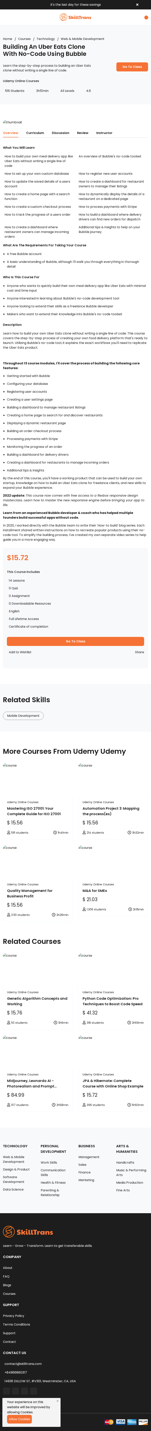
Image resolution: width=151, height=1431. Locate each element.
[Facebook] (6, 1391)
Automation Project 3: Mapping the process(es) (111, 811)
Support (9, 1333)
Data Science (13, 1189)
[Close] (57, 1401)
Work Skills (49, 1162)
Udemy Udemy (99, 751)
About (7, 1268)
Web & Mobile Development (82, 39)
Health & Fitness (53, 1182)
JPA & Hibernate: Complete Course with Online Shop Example (113, 1083)
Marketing (86, 1180)
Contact (9, 1342)
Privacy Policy (13, 1316)
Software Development (13, 1179)
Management (88, 1157)
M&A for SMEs (95, 890)
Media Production (129, 1182)
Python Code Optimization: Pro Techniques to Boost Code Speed (113, 1001)
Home (7, 39)
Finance (84, 1172)
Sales (82, 1164)
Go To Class (132, 67)
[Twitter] (24, 1391)
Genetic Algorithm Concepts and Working (37, 1001)
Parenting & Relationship (50, 1192)
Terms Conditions (16, 1324)
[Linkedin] (15, 1391)
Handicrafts (125, 1162)
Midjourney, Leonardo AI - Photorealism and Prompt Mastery (30, 1083)
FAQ (6, 1276)
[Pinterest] (33, 1391)
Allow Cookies (19, 1419)
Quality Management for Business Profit (29, 893)
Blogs (7, 1285)
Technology (46, 39)
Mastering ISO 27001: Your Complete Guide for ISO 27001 (34, 811)
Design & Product (16, 1169)
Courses (24, 39)
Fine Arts (123, 1190)
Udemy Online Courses (23, 802)
